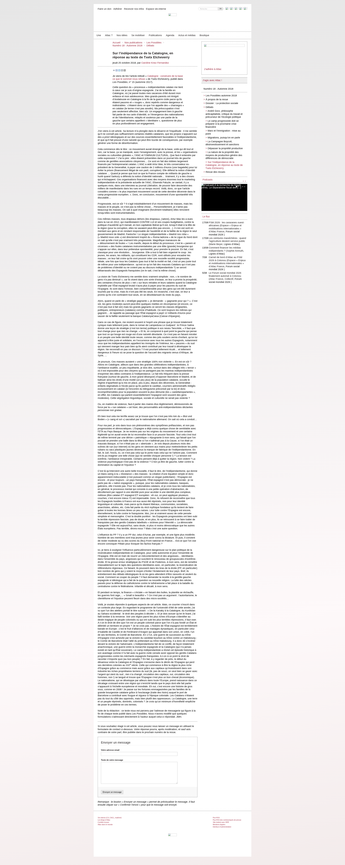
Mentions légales (219, 825)
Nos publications (133, 42)
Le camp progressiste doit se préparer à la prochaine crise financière (222, 124)
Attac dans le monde (105, 825)
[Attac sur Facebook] (232, 8)
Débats (150, 45)
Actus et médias (187, 35)
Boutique (204, 35)
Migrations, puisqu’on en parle (224, 137)
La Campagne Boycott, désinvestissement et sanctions (222, 143)
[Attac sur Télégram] (245, 8)
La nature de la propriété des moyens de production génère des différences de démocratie (224, 155)
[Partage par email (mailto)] (114, 70)
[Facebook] (116, 70)
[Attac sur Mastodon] (241, 8)
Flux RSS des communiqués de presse (227, 820)
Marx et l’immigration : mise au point (223, 132)
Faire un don (104, 9)
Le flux (206, 216)
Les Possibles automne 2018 (221, 95)
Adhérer (117, 9)
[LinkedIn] (119, 70)
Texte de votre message (112, 760)
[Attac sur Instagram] (236, 8)
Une (98, 35)
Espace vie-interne (156, 9)
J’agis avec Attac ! (212, 80)
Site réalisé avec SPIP (221, 822)
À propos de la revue (217, 99)
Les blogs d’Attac (104, 820)
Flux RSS (216, 818)
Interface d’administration (222, 827)
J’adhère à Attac (212, 69)
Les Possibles (153, 42)
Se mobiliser (138, 35)
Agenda (170, 35)
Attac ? (109, 35)
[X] (125, 70)
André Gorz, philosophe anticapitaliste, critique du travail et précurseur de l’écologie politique (224, 114)
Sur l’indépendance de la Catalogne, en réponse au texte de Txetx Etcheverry (224, 165)
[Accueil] (172, 21)
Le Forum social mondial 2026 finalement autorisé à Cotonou (225, 276)
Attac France (216, 279)
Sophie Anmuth (235, 250)
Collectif (229, 279)
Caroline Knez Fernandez (155, 62)
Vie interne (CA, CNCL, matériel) (110, 818)
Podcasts (208, 179)
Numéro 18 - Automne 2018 (127, 45)
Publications (155, 35)
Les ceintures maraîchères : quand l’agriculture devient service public (227, 241)
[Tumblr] (122, 70)
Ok (221, 8)
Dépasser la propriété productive (225, 148)
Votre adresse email (110, 750)
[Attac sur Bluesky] (227, 8)
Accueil (116, 42)
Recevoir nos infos (134, 9)
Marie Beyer (216, 244)
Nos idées (122, 35)
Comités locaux (103, 822)
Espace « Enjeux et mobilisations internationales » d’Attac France (225, 228)
